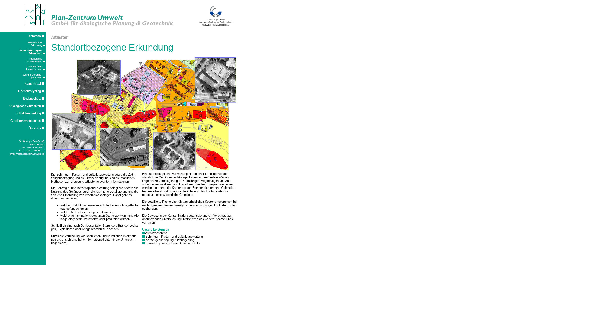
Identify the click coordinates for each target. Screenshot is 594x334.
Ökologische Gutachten (25, 106)
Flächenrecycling (30, 91)
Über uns (35, 128)
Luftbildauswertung (29, 113)
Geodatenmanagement (26, 120)
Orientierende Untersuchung (34, 68)
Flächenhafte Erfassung (35, 44)
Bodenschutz (32, 98)
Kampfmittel (33, 83)
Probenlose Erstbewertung (34, 60)
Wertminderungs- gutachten (33, 76)
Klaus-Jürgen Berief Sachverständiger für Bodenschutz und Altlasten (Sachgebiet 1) (215, 22)
